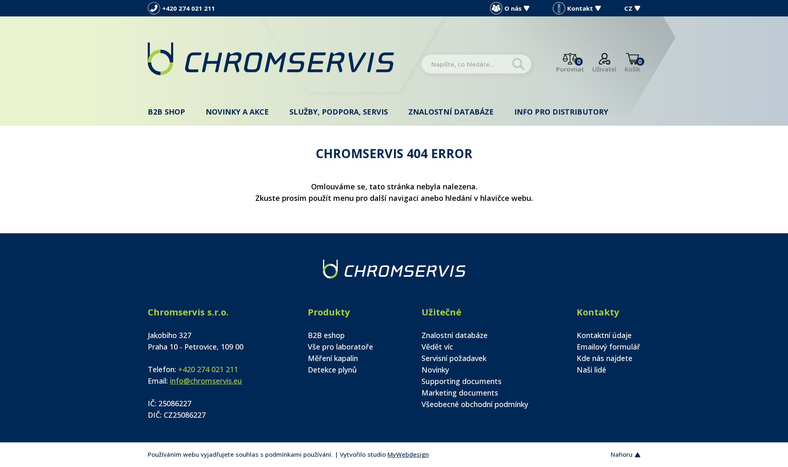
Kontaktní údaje (604, 335)
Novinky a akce (237, 112)
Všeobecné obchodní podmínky (474, 404)
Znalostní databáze (451, 112)
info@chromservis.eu (206, 381)
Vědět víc (437, 347)
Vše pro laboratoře (340, 347)
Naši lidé (591, 370)
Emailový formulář (608, 347)
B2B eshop (326, 335)
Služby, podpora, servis (338, 112)
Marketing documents (459, 393)
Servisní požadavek (453, 358)
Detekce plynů (332, 370)
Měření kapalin (333, 358)
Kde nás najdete (604, 358)
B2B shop (166, 112)
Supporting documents (461, 381)
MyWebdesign (408, 454)
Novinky (435, 370)
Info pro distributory (561, 112)
